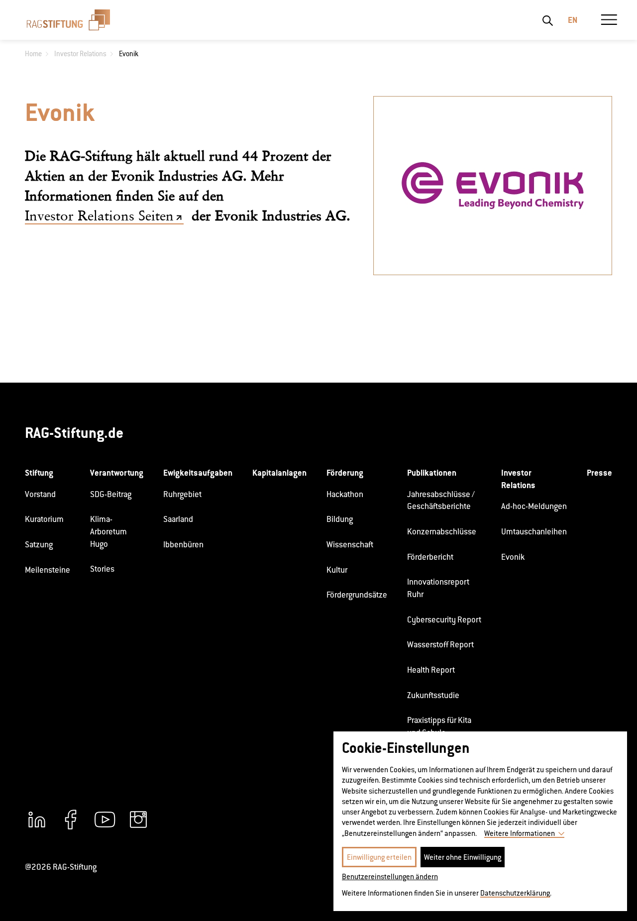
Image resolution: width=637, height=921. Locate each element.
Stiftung (39, 472)
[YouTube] (104, 819)
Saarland (178, 519)
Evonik (513, 557)
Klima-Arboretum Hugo (108, 531)
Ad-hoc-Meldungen (534, 506)
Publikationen (431, 472)
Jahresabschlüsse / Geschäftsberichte (441, 500)
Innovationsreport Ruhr (438, 588)
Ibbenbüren (183, 544)
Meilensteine (47, 570)
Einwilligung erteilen (379, 857)
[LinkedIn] (37, 819)
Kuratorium (44, 519)
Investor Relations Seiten (99, 215)
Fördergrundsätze (356, 595)
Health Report (431, 670)
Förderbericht (430, 557)
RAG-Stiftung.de (74, 432)
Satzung (39, 544)
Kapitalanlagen (279, 472)
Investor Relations (518, 479)
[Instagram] (138, 819)
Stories (102, 569)
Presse (599, 472)
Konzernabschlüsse (441, 531)
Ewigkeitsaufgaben (197, 472)
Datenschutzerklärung (515, 893)
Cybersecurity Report (444, 619)
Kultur (336, 570)
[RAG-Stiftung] (68, 19)
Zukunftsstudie (433, 695)
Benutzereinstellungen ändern (390, 876)
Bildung (339, 519)
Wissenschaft (349, 544)
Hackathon (344, 494)
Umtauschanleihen (534, 531)
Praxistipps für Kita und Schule (439, 726)
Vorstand (40, 494)
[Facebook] (71, 819)
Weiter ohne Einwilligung (462, 857)
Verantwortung (116, 472)
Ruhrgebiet (182, 494)
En (572, 19)
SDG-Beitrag (110, 494)
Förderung (344, 472)
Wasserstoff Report (440, 644)
